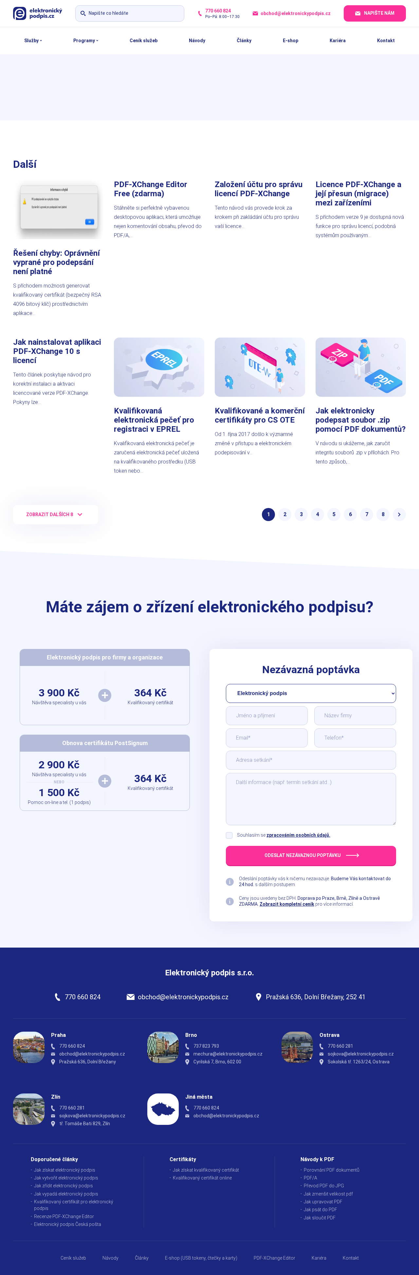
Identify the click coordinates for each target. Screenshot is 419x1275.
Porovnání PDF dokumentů (331, 1170)
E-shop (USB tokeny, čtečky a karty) (201, 1258)
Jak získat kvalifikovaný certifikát (206, 1170)
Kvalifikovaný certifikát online (202, 1177)
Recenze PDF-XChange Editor (64, 1216)
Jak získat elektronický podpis (64, 1170)
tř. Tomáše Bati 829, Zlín (84, 1123)
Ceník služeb (73, 1258)
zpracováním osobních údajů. (298, 835)
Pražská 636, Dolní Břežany (87, 1061)
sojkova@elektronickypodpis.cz (361, 1054)
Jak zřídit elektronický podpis (63, 1185)
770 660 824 (82, 997)
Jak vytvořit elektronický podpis (66, 1177)
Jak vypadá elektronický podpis (66, 1193)
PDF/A (310, 1177)
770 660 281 (340, 1046)
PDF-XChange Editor (274, 1258)
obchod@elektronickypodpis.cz (183, 997)
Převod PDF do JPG (324, 1185)
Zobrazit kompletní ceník (287, 904)
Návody (110, 1258)
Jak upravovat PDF (323, 1201)
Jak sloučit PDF (320, 1217)
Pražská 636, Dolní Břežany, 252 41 (316, 997)
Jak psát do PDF (320, 1209)
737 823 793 (206, 1046)
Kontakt (351, 1258)
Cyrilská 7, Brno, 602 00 (217, 1061)
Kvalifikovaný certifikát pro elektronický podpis (73, 1205)
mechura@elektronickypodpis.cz (228, 1054)
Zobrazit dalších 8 (49, 514)
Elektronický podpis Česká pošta (67, 1224)
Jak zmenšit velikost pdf (328, 1193)
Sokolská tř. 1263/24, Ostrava (359, 1061)
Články (142, 1258)
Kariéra (319, 1258)
